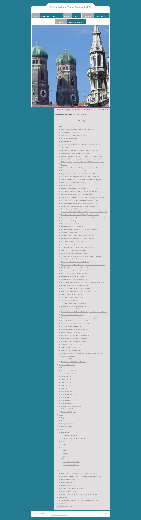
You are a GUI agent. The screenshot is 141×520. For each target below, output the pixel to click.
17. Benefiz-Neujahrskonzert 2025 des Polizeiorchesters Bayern (80, 203)
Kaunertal (66, 450)
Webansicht (105, 515)
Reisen (61, 429)
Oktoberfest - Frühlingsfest (67, 365)
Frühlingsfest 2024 (66, 397)
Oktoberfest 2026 (66, 376)
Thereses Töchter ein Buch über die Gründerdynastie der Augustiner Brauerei (84, 312)
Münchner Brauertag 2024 (69, 232)
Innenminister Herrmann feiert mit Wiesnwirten (75, 335)
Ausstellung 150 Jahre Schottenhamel (72, 359)
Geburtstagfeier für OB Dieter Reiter (72, 344)
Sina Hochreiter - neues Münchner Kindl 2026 (75, 153)
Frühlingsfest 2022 (66, 403)
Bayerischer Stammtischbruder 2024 (72, 241)
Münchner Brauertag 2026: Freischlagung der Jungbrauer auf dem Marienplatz (81, 145)
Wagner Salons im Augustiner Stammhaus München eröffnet (79, 494)
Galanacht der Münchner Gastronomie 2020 (74, 321)
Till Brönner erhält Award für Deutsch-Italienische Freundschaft (80, 176)
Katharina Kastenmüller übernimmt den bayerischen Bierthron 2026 (81, 156)
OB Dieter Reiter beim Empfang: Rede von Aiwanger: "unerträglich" (81, 268)
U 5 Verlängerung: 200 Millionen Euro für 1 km (75, 209)
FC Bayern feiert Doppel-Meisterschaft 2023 (74, 274)
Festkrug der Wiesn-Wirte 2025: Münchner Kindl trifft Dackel (79, 188)
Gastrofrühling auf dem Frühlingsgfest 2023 (74, 279)
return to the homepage (80, 114)
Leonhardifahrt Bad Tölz (70, 435)
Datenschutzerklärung (65, 506)
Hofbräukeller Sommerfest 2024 (70, 224)
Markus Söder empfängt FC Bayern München (74, 329)
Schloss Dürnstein (66, 426)
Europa (63, 441)
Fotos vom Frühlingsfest (68, 412)
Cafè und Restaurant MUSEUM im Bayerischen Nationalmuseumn (81, 476)
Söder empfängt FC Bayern (69, 347)
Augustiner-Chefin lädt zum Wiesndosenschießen (75, 323)
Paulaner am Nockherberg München (72, 488)
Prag (64, 444)
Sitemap (43, 513)
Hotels (61, 415)
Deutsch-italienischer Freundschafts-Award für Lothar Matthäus (80, 215)
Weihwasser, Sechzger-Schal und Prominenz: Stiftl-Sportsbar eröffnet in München (82, 163)
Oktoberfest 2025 (66, 379)
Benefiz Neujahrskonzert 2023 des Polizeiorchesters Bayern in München (82, 282)
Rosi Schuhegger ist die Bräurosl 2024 (72, 226)
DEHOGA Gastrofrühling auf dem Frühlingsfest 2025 (77, 194)
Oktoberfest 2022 (66, 388)
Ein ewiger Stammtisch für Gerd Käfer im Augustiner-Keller (79, 229)
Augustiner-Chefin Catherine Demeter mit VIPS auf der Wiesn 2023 (81, 256)
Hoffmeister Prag (66, 418)
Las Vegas (66, 468)
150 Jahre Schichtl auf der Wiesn (71, 326)
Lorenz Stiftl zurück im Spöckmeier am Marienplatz (76, 171)
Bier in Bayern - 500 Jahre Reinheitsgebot (73, 362)
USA (62, 459)
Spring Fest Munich (67, 409)
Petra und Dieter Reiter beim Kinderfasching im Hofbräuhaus (79, 200)
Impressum (62, 503)
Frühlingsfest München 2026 (69, 391)
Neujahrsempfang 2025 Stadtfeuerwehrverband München (78, 206)
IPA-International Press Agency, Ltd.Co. (70, 7)
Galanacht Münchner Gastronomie (71, 350)
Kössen (65, 453)
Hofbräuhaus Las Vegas (68, 479)
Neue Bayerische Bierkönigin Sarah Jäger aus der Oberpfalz (79, 318)
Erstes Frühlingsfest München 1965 (71, 406)
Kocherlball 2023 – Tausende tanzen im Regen (75, 262)
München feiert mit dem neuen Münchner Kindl (75, 271)
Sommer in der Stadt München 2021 (72, 315)
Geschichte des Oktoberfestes (70, 371)
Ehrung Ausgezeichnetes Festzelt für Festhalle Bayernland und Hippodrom (83, 197)
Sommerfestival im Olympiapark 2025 (72, 182)
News (60, 126)
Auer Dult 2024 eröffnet (68, 244)
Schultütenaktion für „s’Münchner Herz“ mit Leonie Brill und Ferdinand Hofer (84, 218)
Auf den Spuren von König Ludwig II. (74, 438)
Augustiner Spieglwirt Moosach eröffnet (73, 297)
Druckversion (37, 513)
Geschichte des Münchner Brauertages (74, 303)
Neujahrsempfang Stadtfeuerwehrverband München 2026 (78, 174)
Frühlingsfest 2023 (66, 400)
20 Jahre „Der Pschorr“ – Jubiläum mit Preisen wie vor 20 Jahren (81, 179)
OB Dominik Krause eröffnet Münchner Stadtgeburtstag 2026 (79, 150)
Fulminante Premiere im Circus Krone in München (76, 285)
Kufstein (65, 456)
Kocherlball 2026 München (69, 138)
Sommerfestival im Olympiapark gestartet (73, 135)
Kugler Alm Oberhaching (68, 485)
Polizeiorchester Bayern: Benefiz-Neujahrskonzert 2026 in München (81, 168)
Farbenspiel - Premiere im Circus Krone (73, 250)
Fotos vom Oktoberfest (68, 368)
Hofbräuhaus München (68, 482)
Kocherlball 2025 (66, 185)
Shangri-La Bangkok (67, 423)
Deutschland (65, 432)
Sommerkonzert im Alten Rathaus (71, 309)
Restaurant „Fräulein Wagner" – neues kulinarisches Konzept (79, 473)
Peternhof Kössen (66, 421)
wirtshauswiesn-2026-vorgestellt (70, 132)
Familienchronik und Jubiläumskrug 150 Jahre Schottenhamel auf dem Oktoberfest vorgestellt (82, 354)
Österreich (64, 447)
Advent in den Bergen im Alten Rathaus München (75, 288)
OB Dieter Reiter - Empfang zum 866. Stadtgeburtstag (77, 235)
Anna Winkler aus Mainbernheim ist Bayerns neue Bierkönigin (79, 191)
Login (106, 513)
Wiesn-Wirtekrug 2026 (67, 141)
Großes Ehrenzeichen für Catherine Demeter (74, 253)
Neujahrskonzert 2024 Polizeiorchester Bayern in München (78, 247)
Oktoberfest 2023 (66, 385)
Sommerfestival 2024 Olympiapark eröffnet (74, 221)
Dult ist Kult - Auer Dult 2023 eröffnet (72, 276)
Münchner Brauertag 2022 (69, 300)
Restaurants (62, 471)
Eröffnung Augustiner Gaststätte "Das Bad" (74, 341)
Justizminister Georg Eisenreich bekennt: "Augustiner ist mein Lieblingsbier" (84, 212)
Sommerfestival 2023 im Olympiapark (72, 259)
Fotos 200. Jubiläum (69, 373)
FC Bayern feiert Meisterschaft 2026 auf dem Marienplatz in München (82, 159)
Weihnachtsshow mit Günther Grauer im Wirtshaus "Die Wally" (80, 291)
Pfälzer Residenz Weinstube (69, 491)
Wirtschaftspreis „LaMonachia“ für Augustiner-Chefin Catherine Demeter (83, 265)
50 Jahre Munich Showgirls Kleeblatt (72, 294)
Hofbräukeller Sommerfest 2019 (70, 332)
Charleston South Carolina (71, 465)
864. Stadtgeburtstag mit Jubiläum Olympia (74, 306)
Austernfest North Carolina (71, 462)
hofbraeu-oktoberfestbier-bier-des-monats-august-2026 (77, 129)
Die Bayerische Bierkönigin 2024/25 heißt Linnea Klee (77, 238)
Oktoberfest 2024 (66, 382)
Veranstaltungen (64, 497)
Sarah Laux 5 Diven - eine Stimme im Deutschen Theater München (81, 500)
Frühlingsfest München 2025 (69, 394)
